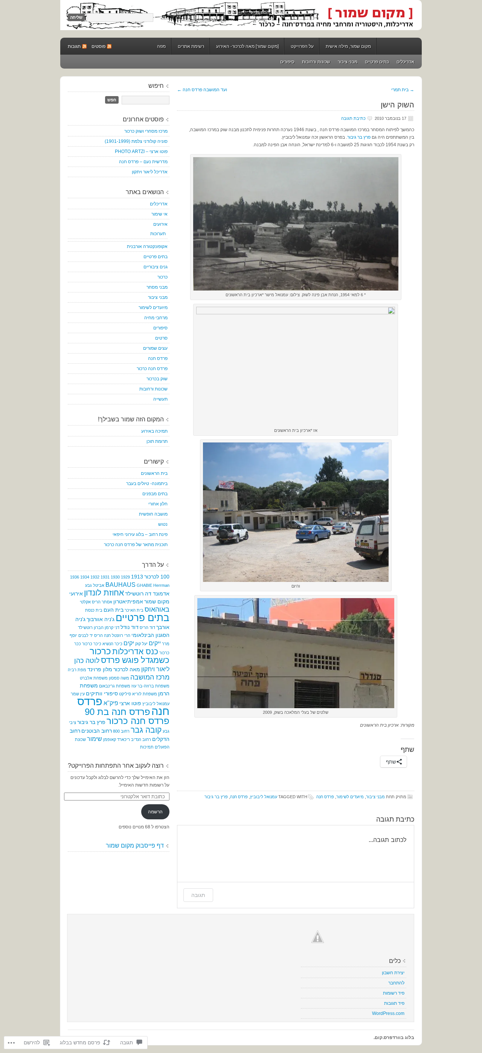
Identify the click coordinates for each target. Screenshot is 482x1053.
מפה (161, 46)
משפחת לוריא (144, 694)
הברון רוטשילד (91, 627)
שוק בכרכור (157, 378)
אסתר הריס (102, 602)
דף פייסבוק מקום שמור (135, 845)
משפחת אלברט (94, 678)
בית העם (114, 610)
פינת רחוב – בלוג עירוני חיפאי (140, 534)
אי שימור (159, 214)
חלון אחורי (158, 504)
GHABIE (144, 585)
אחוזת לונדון (104, 592)
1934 (84, 577)
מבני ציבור (347, 61)
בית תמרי (402, 89)
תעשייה (160, 399)
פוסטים (98, 46)
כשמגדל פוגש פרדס (135, 660)
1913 (137, 577)
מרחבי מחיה (156, 317)
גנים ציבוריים (155, 266)
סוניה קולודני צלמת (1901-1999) (136, 141)
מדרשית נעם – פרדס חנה (143, 161)
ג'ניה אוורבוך (100, 619)
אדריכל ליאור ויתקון (150, 171)
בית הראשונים (154, 473)
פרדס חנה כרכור (152, 368)
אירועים (160, 224)
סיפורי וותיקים (102, 693)
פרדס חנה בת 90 (117, 712)
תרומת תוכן (157, 441)
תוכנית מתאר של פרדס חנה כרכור (136, 544)
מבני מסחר (157, 287)
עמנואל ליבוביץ (263, 796)
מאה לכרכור (126, 669)
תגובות (74, 46)
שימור (94, 738)
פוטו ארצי (130, 703)
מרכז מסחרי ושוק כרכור (146, 131)
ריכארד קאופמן (116, 739)
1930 (115, 577)
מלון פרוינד (99, 669)
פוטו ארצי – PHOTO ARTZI (141, 151)
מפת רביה (77, 669)
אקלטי (85, 602)
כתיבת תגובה (353, 118)
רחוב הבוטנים (96, 731)
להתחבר (396, 983)
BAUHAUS (120, 584)
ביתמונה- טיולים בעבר (147, 483)
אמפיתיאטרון (128, 601)
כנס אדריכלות (135, 651)
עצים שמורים (155, 348)
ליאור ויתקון (155, 669)
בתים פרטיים (377, 61)
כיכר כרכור (91, 643)
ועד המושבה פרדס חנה (202, 89)
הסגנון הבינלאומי (150, 635)
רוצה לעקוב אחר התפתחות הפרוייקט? (116, 765)
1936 (74, 577)
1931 (105, 577)
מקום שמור (241, 15)
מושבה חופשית (153, 514)
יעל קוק (141, 643)
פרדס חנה (325, 796)
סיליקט (125, 694)
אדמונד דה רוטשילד (147, 594)
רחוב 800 (121, 731)
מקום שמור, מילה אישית (348, 46)
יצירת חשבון (393, 972)
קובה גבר (146, 730)
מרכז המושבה (149, 677)
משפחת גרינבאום (114, 686)
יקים (129, 643)
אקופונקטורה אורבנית (147, 246)
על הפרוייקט (302, 46)
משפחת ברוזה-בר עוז (150, 686)
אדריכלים (405, 61)
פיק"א (111, 702)
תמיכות (147, 747)
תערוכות (158, 233)
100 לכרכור (156, 577)
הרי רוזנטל (121, 635)
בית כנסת (93, 610)
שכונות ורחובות (316, 61)
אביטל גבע (94, 585)
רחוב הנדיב (141, 739)
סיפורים (287, 61)
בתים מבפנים (155, 493)
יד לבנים (85, 635)
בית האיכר (134, 610)
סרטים (161, 338)
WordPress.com (388, 1013)
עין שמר (78, 694)
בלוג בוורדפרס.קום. (394, 1037)
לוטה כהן (87, 660)
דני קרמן (112, 627)
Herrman (161, 585)
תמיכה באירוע (154, 431)
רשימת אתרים (191, 46)
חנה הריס (102, 635)
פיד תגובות (394, 1003)
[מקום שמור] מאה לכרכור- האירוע (247, 46)
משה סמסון (119, 678)
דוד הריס (147, 627)
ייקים (155, 643)
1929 (125, 577)
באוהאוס (157, 609)
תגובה (198, 895)
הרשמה (155, 811)
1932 (94, 577)
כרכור (162, 277)
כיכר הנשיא (112, 643)
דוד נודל (129, 627)
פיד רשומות (393, 993)
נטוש (163, 524)
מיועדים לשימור (350, 796)
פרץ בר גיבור (359, 137)
